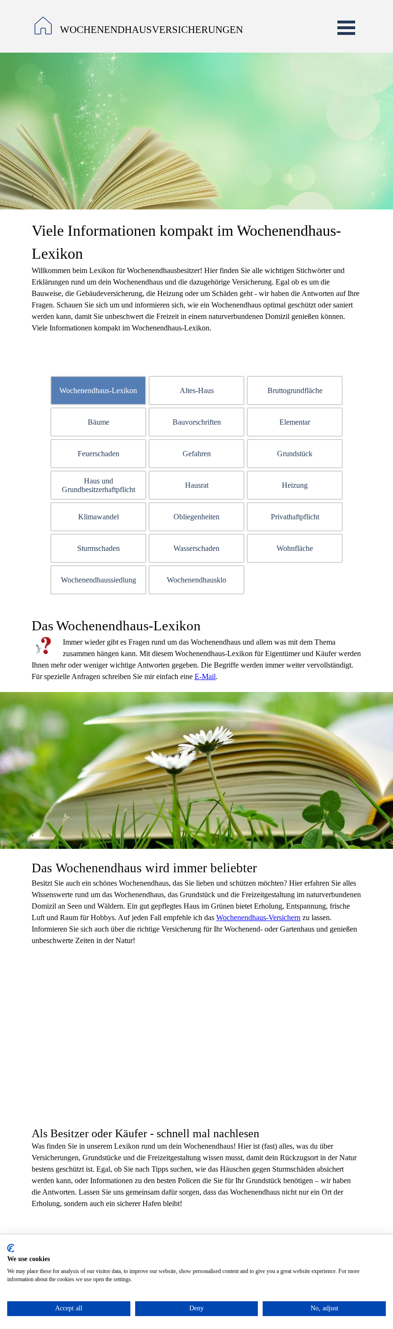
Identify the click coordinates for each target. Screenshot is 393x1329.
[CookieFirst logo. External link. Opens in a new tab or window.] (10, 1248)
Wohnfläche (295, 548)
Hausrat (196, 485)
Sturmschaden (98, 548)
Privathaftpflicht (295, 517)
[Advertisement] (196, 1032)
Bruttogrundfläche (295, 390)
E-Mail (205, 676)
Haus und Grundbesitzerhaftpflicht (98, 485)
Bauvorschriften (197, 422)
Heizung (295, 485)
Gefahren (197, 454)
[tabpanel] (164, 30)
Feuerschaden (98, 454)
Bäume (98, 422)
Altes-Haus (197, 390)
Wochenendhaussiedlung (98, 580)
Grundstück (294, 454)
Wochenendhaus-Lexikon (98, 390)
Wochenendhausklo (196, 580)
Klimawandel (98, 517)
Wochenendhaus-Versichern (258, 917)
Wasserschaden (196, 548)
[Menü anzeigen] (346, 27)
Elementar (294, 422)
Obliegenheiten (196, 517)
